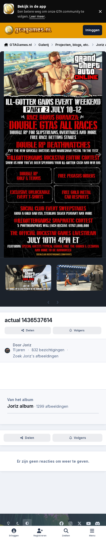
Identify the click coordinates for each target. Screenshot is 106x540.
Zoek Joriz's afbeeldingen (35, 356)
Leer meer (8, 11)
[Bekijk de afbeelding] (28, 278)
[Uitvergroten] (53, 154)
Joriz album (20, 406)
